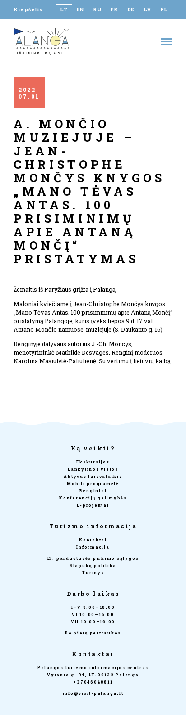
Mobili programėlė (93, 483)
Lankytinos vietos (93, 469)
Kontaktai (93, 539)
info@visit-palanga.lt (93, 693)
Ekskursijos (92, 461)
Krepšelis (28, 9)
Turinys (93, 572)
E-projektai (93, 505)
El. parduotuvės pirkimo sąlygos (93, 558)
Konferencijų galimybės (93, 497)
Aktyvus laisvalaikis (93, 476)
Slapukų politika (93, 565)
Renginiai (93, 490)
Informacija (92, 546)
